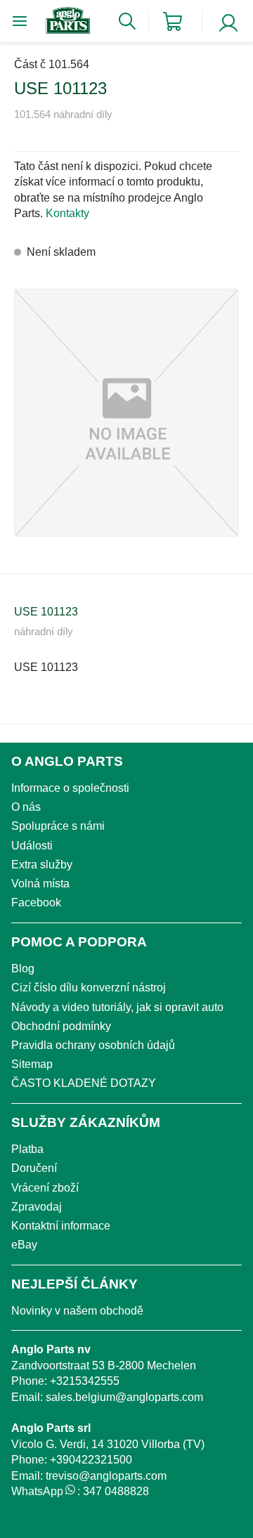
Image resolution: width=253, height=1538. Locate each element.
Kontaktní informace (60, 1226)
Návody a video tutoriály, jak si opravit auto (117, 1007)
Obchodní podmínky (61, 1026)
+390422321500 (91, 1460)
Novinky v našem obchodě (77, 1311)
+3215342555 (84, 1381)
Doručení (34, 1168)
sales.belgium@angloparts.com (124, 1397)
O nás (26, 807)
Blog (22, 969)
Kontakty (67, 213)
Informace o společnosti (70, 788)
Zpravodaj (36, 1207)
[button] (126, 412)
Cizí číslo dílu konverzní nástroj (88, 987)
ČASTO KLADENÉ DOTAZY (83, 1083)
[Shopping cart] (172, 21)
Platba (27, 1149)
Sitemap (32, 1064)
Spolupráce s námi (58, 826)
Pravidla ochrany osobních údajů (93, 1045)
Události (32, 846)
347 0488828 (116, 1491)
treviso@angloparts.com (106, 1476)
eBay (24, 1245)
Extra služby (41, 865)
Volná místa (40, 883)
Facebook (36, 902)
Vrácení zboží (45, 1188)
